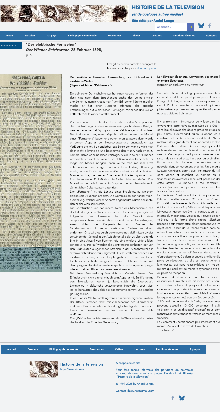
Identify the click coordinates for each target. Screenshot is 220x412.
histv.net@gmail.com (141, 390)
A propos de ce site (128, 363)
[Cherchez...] (190, 27)
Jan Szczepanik (146, 68)
